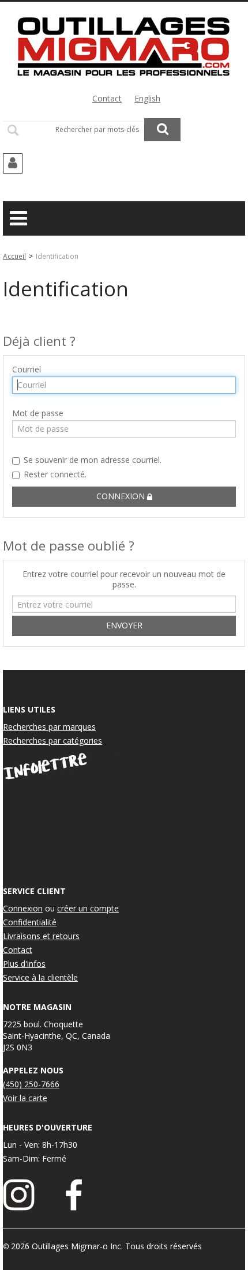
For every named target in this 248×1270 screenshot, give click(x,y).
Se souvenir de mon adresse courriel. (92, 459)
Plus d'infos (24, 963)
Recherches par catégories (52, 740)
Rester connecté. (55, 474)
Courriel (26, 369)
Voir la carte (25, 1097)
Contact (107, 98)
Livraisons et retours (41, 935)
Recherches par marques (49, 726)
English (147, 98)
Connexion (121, 496)
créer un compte (88, 908)
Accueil (14, 256)
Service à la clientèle (40, 977)
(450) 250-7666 (31, 1084)
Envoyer (124, 625)
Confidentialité (30, 922)
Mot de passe (37, 413)
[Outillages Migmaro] (124, 45)
